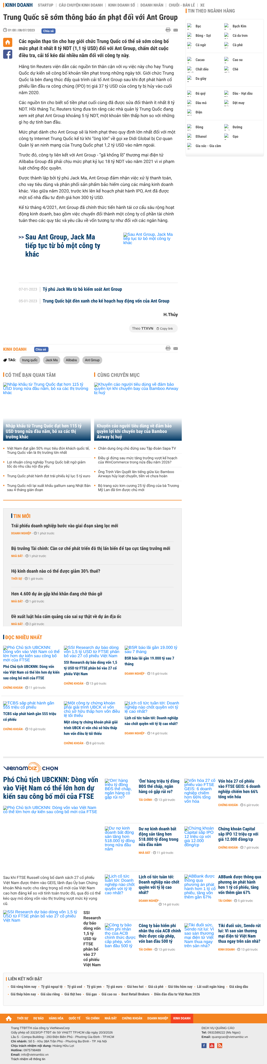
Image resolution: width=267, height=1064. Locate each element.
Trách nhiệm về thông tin (28, 1059)
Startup (45, 5)
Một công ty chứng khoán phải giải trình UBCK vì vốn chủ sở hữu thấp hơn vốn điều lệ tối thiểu (91, 728)
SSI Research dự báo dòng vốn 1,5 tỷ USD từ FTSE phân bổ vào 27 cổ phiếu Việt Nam (90, 668)
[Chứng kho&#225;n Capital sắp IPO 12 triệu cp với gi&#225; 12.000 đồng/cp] (200, 836)
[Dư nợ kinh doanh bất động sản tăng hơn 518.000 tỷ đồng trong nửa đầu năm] (120, 836)
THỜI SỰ (22, 1018)
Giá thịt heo (72, 994)
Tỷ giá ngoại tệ (52, 987)
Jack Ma (52, 360)
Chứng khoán (13, 688)
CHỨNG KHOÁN (132, 1018)
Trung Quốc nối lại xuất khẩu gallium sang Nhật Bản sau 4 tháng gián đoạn (48, 488)
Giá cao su (109, 994)
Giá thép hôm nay (23, 994)
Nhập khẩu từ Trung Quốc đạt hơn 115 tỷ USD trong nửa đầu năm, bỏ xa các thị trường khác (44, 431)
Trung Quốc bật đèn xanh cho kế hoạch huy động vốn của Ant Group (106, 301)
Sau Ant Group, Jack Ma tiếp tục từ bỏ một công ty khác (62, 245)
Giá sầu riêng (50, 994)
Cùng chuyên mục (119, 375)
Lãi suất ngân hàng (210, 987)
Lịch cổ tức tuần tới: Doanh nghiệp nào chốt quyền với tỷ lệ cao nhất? (151, 721)
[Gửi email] (175, 30)
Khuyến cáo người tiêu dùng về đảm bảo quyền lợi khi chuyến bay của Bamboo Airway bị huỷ (134, 431)
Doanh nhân (152, 5)
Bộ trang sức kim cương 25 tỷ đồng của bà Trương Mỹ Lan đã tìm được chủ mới (138, 488)
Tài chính (145, 800)
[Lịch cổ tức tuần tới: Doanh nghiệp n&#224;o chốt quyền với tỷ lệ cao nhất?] (153, 707)
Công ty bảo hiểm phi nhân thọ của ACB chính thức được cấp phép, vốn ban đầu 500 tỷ (160, 933)
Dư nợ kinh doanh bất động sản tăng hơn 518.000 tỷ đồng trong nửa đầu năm (158, 836)
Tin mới (22, 516)
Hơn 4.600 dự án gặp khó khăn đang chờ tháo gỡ (56, 594)
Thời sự (16, 579)
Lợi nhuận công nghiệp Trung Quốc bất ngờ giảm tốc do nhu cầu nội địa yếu (46, 464)
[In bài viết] (169, 29)
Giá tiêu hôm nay (180, 987)
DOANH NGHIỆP (157, 1018)
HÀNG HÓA (56, 1018)
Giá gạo (91, 994)
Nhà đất (17, 556)
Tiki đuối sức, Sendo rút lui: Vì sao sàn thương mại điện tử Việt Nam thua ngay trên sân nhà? (239, 933)
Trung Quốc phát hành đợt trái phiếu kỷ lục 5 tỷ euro (48, 476)
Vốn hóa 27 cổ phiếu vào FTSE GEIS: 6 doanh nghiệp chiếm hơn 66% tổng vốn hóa (239, 789)
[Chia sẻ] (7, 54)
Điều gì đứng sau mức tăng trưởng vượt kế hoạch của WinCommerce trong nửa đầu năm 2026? (137, 460)
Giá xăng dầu (238, 987)
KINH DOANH (182, 1018)
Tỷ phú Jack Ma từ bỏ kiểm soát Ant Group (82, 289)
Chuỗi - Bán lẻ (182, 5)
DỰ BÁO (38, 1018)
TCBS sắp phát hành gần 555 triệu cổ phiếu (29, 716)
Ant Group (92, 360)
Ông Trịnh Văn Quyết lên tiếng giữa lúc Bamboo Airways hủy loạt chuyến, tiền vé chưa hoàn (136, 474)
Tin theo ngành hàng (211, 11)
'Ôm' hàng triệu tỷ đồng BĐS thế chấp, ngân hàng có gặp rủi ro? (159, 786)
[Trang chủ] (7, 42)
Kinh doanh (19, 5)
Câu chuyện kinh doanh (81, 5)
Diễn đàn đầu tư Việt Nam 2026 (177, 994)
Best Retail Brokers (136, 994)
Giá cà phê (155, 987)
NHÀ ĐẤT (111, 1018)
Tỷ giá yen (94, 987)
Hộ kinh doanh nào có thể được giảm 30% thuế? (55, 571)
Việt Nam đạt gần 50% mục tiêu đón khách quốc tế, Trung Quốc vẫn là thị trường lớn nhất (48, 450)
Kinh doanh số (121, 5)
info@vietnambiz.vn (34, 1054)
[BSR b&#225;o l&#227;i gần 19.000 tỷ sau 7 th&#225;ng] (153, 650)
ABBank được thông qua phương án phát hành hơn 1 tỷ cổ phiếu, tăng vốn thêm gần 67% (239, 884)
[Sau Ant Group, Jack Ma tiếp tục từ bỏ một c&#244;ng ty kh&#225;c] (144, 255)
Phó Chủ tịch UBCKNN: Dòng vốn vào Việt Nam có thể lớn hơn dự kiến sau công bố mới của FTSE (31, 672)
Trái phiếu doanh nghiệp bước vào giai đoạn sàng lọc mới (64, 526)
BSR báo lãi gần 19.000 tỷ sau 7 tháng (149, 661)
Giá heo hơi (135, 987)
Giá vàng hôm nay (24, 987)
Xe (202, 5)
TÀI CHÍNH (92, 1018)
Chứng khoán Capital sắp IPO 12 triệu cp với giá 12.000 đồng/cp (238, 834)
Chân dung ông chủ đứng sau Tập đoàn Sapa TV (137, 448)
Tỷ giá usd (74, 987)
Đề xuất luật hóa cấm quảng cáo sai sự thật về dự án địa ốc (66, 616)
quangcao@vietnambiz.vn (230, 1037)
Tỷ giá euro (114, 987)
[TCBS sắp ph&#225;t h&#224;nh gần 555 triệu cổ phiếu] (31, 705)
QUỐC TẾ (74, 1018)
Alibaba (71, 360)
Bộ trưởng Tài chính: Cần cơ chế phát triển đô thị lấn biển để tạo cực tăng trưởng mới (90, 548)
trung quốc (30, 360)
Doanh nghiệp (21, 533)
